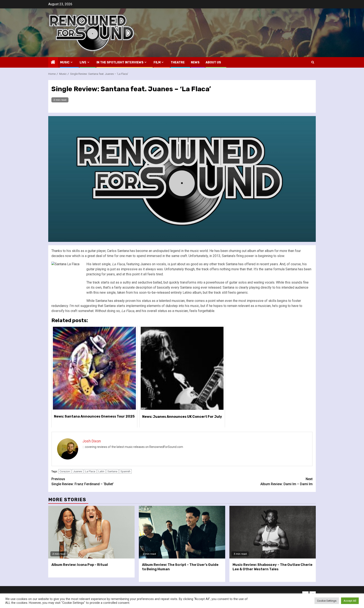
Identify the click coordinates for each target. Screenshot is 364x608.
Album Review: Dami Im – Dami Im (286, 481)
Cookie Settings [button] (326, 600)
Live (83, 62)
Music (65, 62)
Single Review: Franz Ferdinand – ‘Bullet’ (82, 481)
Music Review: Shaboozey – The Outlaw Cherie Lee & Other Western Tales (272, 567)
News (195, 62)
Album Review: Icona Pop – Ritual (79, 565)
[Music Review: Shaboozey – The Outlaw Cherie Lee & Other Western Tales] (272, 532)
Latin (101, 471)
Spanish (125, 471)
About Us (213, 62)
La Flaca (90, 471)
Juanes (77, 471)
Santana (112, 471)
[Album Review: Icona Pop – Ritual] (91, 532)
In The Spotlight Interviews (119, 62)
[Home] (53, 63)
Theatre (178, 62)
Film (157, 62)
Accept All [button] (350, 600)
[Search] (312, 62)
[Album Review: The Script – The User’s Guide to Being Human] (182, 532)
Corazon (65, 471)
